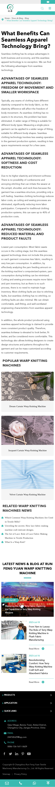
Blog (27, 18)
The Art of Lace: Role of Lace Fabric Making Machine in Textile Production (24, 536)
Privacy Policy (20, 774)
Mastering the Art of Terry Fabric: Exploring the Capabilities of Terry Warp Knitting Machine (25, 609)
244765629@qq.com (17, 737)
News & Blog (17, 18)
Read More (36, 649)
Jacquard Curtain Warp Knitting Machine (27, 450)
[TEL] (20, 783)
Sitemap (6, 774)
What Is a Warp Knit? (13, 542)
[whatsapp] (34, 783)
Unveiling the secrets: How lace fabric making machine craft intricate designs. (24, 527)
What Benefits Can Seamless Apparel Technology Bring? (30, 20)
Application (10, 703)
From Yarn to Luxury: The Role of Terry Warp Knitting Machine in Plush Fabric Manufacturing (40, 633)
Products (9, 695)
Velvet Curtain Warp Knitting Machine (27, 494)
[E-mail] (7, 783)
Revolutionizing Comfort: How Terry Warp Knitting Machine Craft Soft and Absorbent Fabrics (40, 667)
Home (7, 18)
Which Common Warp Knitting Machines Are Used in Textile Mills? (27, 519)
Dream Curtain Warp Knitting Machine (27, 406)
